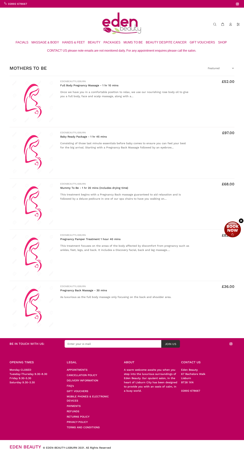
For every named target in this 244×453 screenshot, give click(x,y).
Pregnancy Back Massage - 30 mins (83, 290)
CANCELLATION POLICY (82, 375)
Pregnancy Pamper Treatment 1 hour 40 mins (90, 239)
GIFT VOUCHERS (77, 391)
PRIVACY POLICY (77, 421)
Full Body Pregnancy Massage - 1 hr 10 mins (89, 85)
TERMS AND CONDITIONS (83, 427)
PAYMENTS (74, 405)
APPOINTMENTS (77, 369)
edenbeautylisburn (73, 81)
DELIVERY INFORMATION (82, 380)
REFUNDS (73, 411)
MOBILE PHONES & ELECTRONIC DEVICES (88, 398)
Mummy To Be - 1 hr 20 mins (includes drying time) (94, 187)
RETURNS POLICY (78, 416)
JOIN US (170, 344)
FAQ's (70, 385)
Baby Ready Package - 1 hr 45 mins (83, 136)
